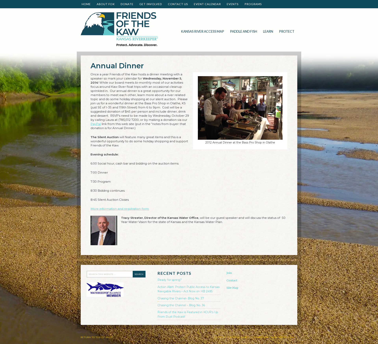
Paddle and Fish (242, 31)
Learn (266, 31)
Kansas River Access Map (202, 31)
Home (86, 4)
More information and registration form (120, 209)
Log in (292, 337)
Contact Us (178, 4)
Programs (252, 4)
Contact (231, 280)
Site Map (232, 287)
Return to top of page (96, 337)
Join (229, 273)
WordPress (278, 337)
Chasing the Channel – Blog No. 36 (181, 305)
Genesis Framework (255, 337)
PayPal (96, 124)
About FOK (104, 4)
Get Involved (149, 4)
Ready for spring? (170, 280)
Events (231, 4)
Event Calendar (207, 4)
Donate (125, 4)
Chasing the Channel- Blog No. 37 (181, 298)
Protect (285, 31)
